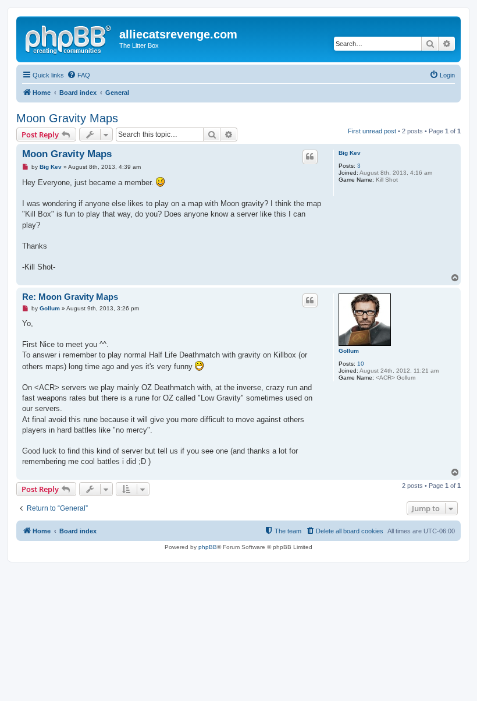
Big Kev (350, 153)
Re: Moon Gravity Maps (70, 297)
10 (360, 363)
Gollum (349, 351)
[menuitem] (78, 75)
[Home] (69, 37)
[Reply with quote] (310, 157)
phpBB (207, 547)
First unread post (372, 131)
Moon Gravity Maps (67, 118)
